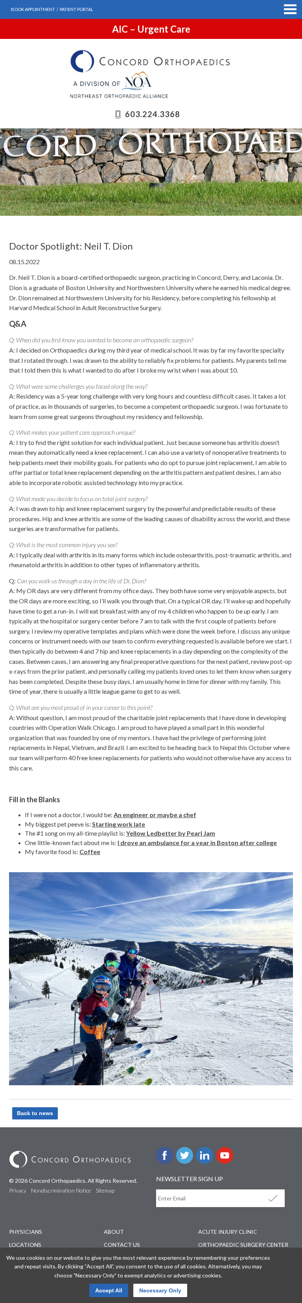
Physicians (25, 1231)
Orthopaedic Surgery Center (243, 1244)
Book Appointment (33, 9)
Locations (25, 1244)
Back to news (35, 1113)
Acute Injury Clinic (227, 1231)
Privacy (17, 1190)
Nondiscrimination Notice (61, 1190)
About (114, 1231)
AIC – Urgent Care (151, 29)
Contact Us (122, 1244)
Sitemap (105, 1190)
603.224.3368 (152, 114)
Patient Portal (76, 9)
